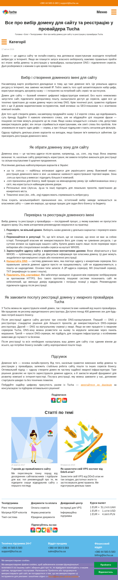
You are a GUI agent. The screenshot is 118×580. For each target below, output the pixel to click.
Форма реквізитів (41, 512)
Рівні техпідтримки (12, 507)
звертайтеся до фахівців (96, 385)
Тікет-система (9, 517)
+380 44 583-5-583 (49, 3)
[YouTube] (38, 530)
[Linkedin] (55, 530)
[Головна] (10, 12)
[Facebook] (32, 530)
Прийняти (105, 564)
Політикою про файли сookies (63, 576)
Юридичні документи (43, 517)
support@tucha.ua (69, 3)
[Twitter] (43, 530)
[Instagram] (49, 530)
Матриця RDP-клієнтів (14, 512)
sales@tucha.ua (57, 551)
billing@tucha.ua (104, 555)
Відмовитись (106, 572)
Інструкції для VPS (71, 507)
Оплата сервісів (40, 507)
